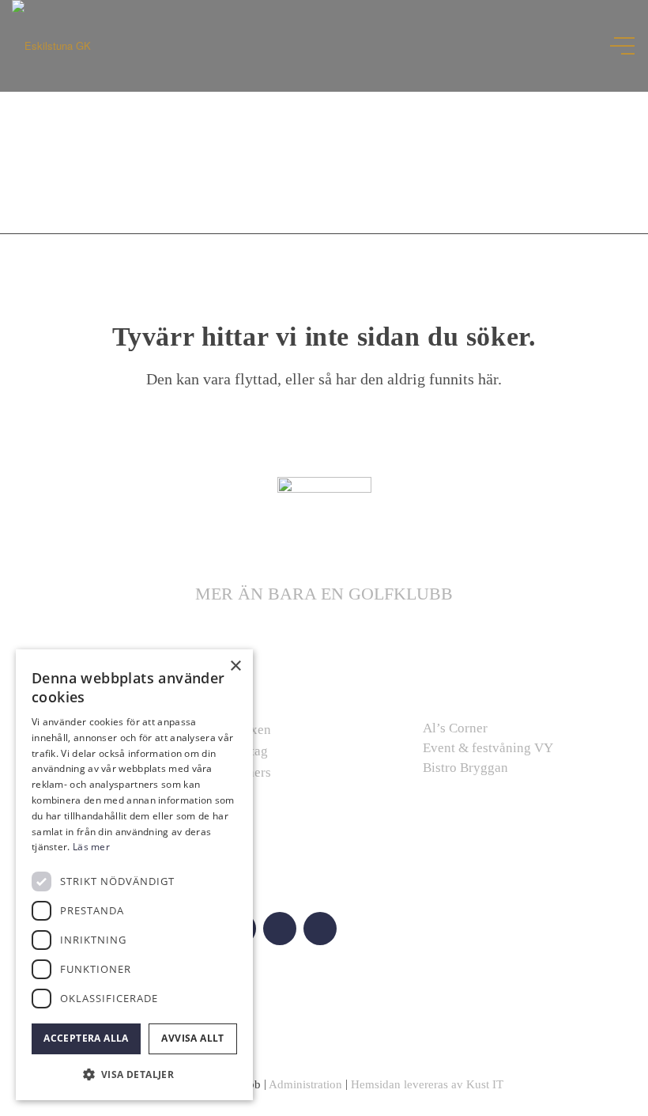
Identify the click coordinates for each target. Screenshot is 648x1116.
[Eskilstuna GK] (51, 46)
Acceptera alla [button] (86, 1038)
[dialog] (134, 874)
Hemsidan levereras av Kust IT (427, 1084)
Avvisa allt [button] (192, 1038)
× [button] (235, 666)
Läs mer (91, 846)
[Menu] (624, 46)
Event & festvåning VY (488, 747)
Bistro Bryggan (465, 767)
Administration (305, 1084)
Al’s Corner (455, 728)
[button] (134, 1074)
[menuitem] (616, 46)
